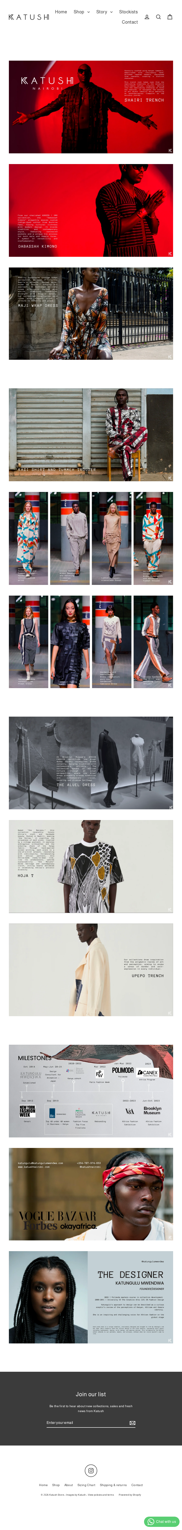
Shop (79, 11)
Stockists (128, 11)
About (68, 1485)
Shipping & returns (113, 1485)
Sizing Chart (86, 1485)
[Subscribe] (131, 1423)
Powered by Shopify (130, 1494)
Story (102, 11)
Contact (130, 22)
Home (61, 11)
